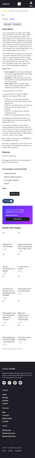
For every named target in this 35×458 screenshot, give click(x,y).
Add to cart (14, 194)
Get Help (5, 421)
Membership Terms (8, 433)
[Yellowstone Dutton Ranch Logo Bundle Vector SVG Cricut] (25, 237)
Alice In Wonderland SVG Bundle (9, 269)
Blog (4, 412)
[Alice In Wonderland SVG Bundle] (10, 258)
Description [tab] (8, 24)
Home (3, 348)
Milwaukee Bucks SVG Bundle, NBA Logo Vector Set (9, 339)
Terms (4, 450)
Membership (6, 430)
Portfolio (5, 400)
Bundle (12, 19)
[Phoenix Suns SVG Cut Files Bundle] (25, 281)
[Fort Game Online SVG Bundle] (25, 329)
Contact (5, 403)
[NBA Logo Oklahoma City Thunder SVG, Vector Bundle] (25, 305)
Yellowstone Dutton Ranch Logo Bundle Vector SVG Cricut (25, 246)
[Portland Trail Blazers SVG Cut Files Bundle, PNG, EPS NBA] (10, 281)
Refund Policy (7, 418)
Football (9, 348)
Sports (6, 348)
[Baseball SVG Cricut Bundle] (10, 237)
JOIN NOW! (17, 219)
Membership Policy (8, 436)
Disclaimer (18, 450)
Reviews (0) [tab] (17, 24)
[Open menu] (19, 3)
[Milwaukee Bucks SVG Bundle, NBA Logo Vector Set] (10, 329)
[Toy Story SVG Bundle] (25, 258)
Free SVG (5, 415)
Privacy (10, 450)
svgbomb (5, 4)
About (4, 394)
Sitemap (5, 397)
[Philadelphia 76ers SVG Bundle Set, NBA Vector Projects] (10, 305)
